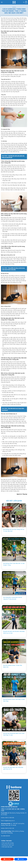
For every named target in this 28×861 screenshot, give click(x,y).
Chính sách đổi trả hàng (8, 843)
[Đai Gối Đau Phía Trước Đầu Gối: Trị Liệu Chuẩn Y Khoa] (14, 549)
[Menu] (2, 2)
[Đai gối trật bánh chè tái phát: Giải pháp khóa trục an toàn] (14, 617)
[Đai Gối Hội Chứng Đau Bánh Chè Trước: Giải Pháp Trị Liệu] (14, 719)
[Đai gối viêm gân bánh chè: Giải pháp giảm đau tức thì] (14, 753)
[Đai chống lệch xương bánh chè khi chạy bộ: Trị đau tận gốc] (14, 583)
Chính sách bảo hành (7, 846)
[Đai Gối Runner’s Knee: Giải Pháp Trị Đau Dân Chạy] (14, 685)
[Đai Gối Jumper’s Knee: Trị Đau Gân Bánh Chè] (14, 651)
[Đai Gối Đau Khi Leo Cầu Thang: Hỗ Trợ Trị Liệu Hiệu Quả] (14, 515)
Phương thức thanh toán (8, 845)
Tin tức (14, 7)
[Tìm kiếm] (23, 2)
